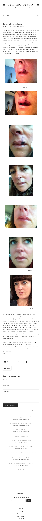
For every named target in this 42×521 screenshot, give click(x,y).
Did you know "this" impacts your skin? (21, 446)
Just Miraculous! (13, 23)
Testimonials (21, 514)
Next (37, 15)
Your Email (6, 385)
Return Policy (21, 516)
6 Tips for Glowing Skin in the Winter (21, 463)
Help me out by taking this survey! (21, 423)
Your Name (6, 379)
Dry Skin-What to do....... (21, 429)
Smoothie (21, 469)
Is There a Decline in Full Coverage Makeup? (21, 435)
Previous (6, 15)
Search (21, 511)
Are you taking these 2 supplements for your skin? (21, 452)
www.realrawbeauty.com (20, 342)
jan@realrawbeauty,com (23, 348)
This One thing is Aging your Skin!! (21, 440)
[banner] (21, 5)
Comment (6, 391)
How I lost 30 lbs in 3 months (21, 458)
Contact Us (21, 518)
